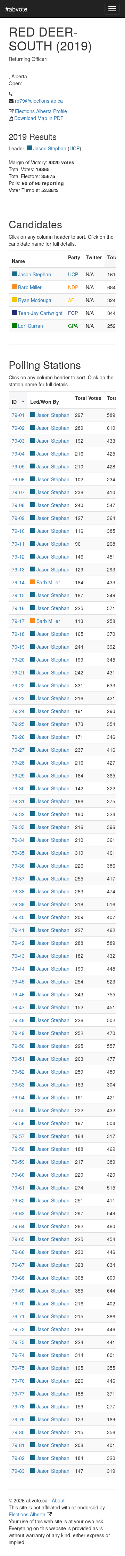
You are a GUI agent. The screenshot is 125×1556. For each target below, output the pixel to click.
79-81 (18, 1445)
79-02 (18, 427)
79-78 (18, 1406)
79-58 (18, 1148)
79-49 (18, 1032)
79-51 (18, 1058)
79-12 (18, 556)
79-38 (18, 891)
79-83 (18, 1470)
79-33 (18, 826)
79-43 (18, 955)
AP (71, 300)
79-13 (18, 569)
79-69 (18, 1290)
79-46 (18, 994)
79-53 (18, 1084)
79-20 (18, 659)
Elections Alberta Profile (41, 111)
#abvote (16, 8)
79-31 (18, 801)
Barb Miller (30, 287)
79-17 (18, 620)
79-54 (18, 1097)
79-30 (18, 788)
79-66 (18, 1251)
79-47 (18, 1007)
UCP (74, 148)
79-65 (18, 1238)
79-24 (18, 711)
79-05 (18, 466)
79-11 (18, 543)
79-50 (18, 1045)
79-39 (18, 904)
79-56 (18, 1123)
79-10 (18, 530)
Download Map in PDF (39, 117)
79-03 (18, 440)
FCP (73, 312)
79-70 (18, 1303)
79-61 (18, 1187)
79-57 (18, 1135)
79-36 (18, 865)
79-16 (18, 608)
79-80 (18, 1432)
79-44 (18, 968)
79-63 (18, 1213)
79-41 (18, 929)
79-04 (18, 453)
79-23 (18, 698)
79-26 (18, 736)
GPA (73, 325)
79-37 (18, 878)
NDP (73, 287)
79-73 (18, 1341)
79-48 (18, 1020)
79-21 (18, 672)
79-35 (18, 852)
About (58, 1500)
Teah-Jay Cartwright (40, 312)
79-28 (18, 762)
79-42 (18, 942)
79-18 (18, 633)
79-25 (18, 723)
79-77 (18, 1393)
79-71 (18, 1316)
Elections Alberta (27, 1514)
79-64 (18, 1226)
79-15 (18, 595)
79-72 (18, 1329)
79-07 (18, 492)
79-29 (18, 775)
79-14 (18, 582)
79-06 (18, 479)
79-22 (18, 685)
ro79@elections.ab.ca (39, 100)
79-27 (18, 749)
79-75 (18, 1367)
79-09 (18, 517)
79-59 (18, 1161)
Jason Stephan (49, 148)
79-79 (18, 1419)
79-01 (18, 414)
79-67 (18, 1264)
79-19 (18, 646)
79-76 (18, 1380)
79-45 (18, 981)
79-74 (18, 1354)
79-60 (18, 1174)
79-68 (18, 1277)
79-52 (18, 1071)
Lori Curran (30, 325)
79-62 (18, 1200)
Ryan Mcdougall (35, 300)
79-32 (18, 814)
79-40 (18, 917)
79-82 (18, 1457)
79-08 (18, 504)
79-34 (18, 839)
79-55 (18, 1110)
